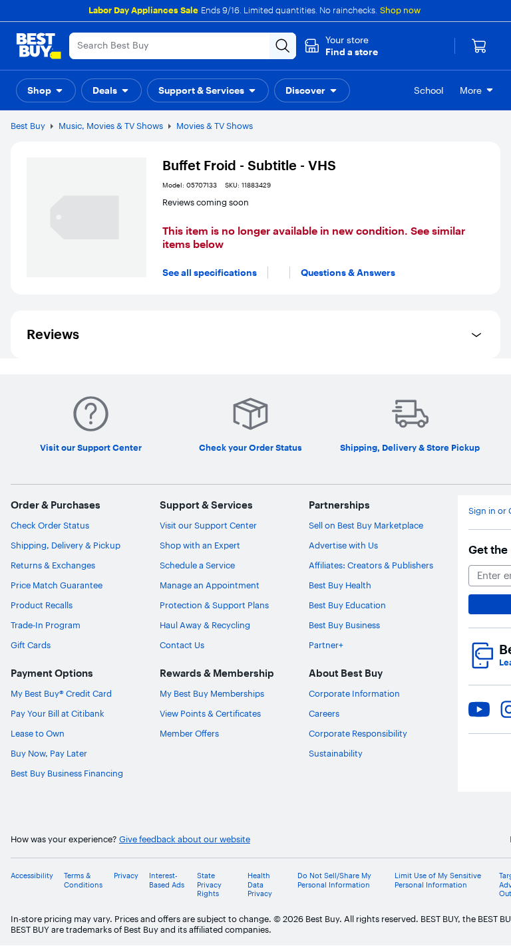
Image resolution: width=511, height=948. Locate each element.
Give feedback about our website (184, 839)
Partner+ (326, 645)
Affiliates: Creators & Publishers (371, 565)
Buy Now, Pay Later (49, 753)
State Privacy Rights (209, 884)
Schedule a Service (197, 565)
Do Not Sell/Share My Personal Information (334, 880)
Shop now (400, 10)
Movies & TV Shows (214, 125)
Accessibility (32, 876)
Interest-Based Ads (166, 880)
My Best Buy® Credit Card (61, 693)
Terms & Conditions (83, 880)
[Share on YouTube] (479, 709)
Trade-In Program (46, 625)
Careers (324, 713)
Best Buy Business (344, 625)
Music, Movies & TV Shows (111, 125)
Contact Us (182, 645)
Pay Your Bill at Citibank (57, 713)
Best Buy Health (340, 585)
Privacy (126, 876)
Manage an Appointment (209, 585)
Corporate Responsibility (358, 733)
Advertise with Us (343, 545)
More (471, 90)
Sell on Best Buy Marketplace (366, 525)
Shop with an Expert (200, 545)
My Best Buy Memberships (212, 693)
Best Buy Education (347, 605)
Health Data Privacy (260, 884)
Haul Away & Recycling (205, 625)
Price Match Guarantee (56, 585)
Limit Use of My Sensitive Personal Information (438, 880)
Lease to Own (38, 733)
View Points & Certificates (210, 713)
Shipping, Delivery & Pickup (65, 545)
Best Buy (28, 125)
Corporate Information (354, 693)
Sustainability (336, 753)
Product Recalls (42, 605)
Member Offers (189, 733)
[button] (341, 46)
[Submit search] (282, 46)
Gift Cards (31, 645)
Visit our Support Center (208, 525)
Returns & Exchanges (53, 565)
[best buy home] (38, 46)
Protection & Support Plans (214, 605)
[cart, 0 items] (479, 46)
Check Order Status (50, 525)
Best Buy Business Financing (67, 773)
